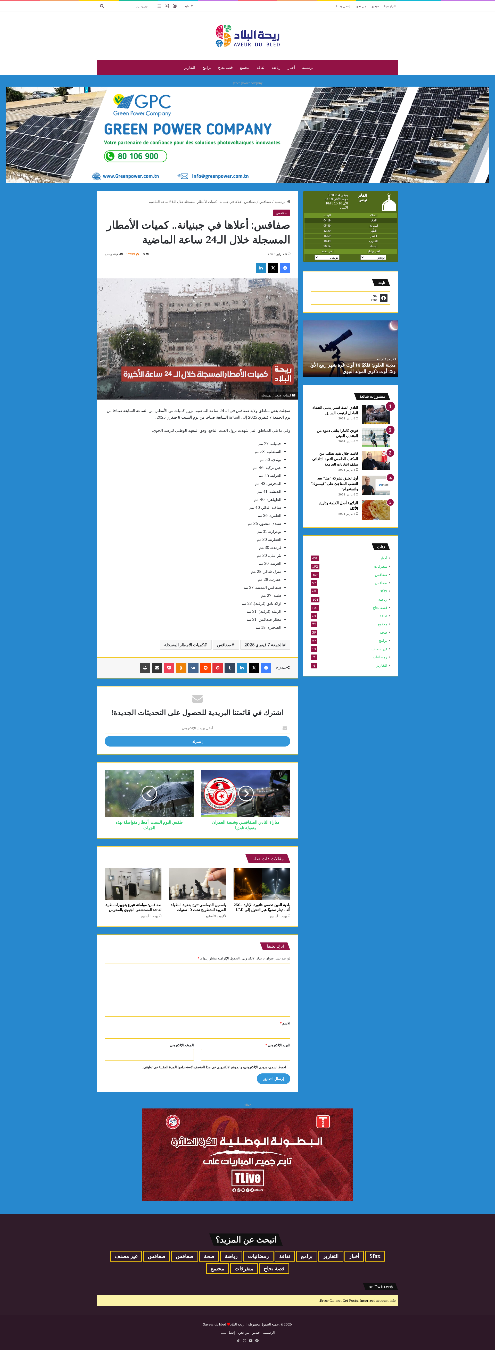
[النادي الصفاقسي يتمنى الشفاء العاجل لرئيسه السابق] (376, 414)
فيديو (375, 6)
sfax (383, 591)
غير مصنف (379, 649)
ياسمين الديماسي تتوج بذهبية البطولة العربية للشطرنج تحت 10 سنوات (198, 907)
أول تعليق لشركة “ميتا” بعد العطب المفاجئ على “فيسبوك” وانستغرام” (334, 483)
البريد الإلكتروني (278, 1045)
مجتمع (244, 67)
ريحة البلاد (237, 1324)
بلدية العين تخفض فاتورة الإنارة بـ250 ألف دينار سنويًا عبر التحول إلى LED (262, 907)
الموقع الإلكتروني (182, 1045)
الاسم (285, 1023)
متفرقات (380, 566)
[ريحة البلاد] (248, 36)
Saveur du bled (214, 1324)
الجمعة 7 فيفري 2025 (263, 644)
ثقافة (260, 67)
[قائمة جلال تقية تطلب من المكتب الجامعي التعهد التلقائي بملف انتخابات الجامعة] (376, 460)
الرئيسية (390, 6)
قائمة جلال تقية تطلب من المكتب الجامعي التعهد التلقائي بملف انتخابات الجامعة (335, 459)
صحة (383, 632)
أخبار (291, 67)
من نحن (361, 6)
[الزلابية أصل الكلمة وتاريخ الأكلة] (376, 510)
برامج (206, 67)
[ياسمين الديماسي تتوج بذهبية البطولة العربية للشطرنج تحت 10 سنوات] (197, 884)
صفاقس (265, 202)
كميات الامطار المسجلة (184, 644)
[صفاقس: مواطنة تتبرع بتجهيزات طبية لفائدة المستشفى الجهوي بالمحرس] (133, 884)
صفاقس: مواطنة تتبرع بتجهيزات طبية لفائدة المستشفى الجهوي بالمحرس (133, 907)
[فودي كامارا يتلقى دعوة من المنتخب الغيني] (376, 437)
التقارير (189, 67)
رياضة (275, 67)
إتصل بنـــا (343, 6)
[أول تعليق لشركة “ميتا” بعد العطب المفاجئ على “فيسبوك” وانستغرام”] (376, 485)
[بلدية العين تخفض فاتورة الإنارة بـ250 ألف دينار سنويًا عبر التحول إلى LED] (262, 884)
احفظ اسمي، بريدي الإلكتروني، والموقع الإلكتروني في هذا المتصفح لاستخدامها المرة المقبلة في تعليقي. (214, 1067)
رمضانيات (380, 657)
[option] (350, 348)
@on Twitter (380, 1286)
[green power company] (247, 134)
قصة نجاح (225, 67)
